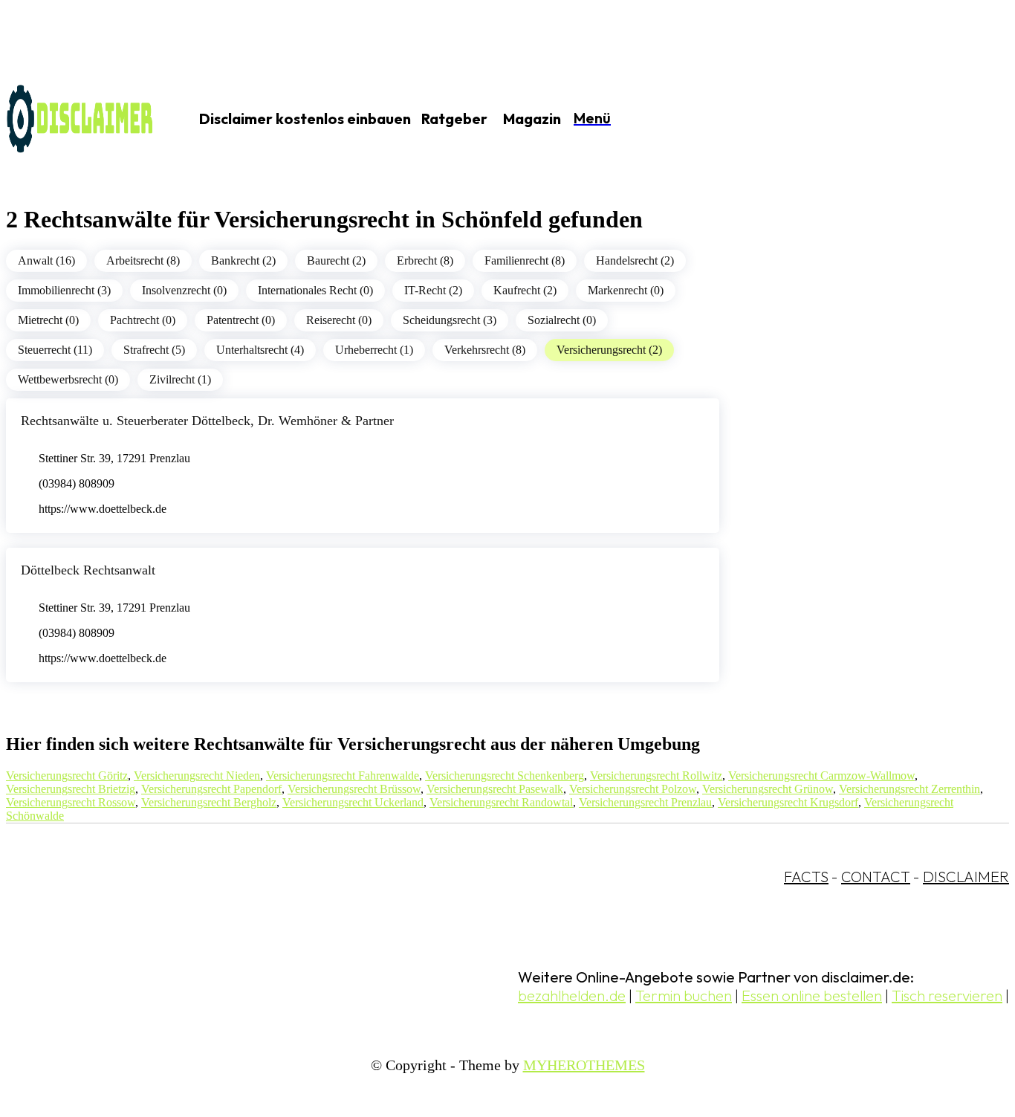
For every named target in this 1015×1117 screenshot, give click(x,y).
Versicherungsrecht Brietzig (70, 789)
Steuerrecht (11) (55, 349)
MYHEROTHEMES (584, 1065)
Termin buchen (683, 995)
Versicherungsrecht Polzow (632, 789)
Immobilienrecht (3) (64, 290)
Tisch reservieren (947, 995)
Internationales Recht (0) (315, 290)
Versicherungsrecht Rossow (70, 802)
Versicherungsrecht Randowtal (501, 802)
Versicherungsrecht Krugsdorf (788, 802)
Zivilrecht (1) (180, 379)
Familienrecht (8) (524, 260)
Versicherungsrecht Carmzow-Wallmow (821, 775)
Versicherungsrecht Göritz (67, 775)
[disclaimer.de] (80, 120)
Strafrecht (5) (154, 349)
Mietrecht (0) (48, 320)
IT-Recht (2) (433, 290)
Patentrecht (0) (241, 320)
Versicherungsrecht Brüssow (354, 789)
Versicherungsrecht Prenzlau (645, 802)
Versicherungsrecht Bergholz (208, 802)
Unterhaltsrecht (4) (260, 349)
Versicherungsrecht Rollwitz (656, 775)
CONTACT (875, 876)
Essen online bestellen (812, 995)
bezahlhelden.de (572, 995)
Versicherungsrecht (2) (609, 349)
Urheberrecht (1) (374, 349)
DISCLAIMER (966, 876)
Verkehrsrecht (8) (484, 349)
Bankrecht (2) (243, 260)
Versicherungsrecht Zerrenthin (909, 789)
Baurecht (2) (336, 260)
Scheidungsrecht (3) (449, 320)
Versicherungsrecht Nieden (197, 775)
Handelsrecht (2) (635, 260)
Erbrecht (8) (425, 260)
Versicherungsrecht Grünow (767, 789)
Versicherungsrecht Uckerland (353, 802)
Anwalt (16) (46, 260)
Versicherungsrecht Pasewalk (495, 789)
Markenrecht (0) (626, 290)
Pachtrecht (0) (142, 320)
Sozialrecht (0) (562, 320)
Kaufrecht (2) (525, 290)
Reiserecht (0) (339, 320)
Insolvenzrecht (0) (184, 290)
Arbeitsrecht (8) (143, 260)
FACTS (806, 876)
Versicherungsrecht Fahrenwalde (342, 775)
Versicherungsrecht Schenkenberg (504, 775)
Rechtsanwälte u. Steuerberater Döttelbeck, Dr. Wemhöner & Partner (207, 420)
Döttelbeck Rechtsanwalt (88, 570)
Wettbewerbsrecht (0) (68, 379)
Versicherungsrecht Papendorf (211, 789)
